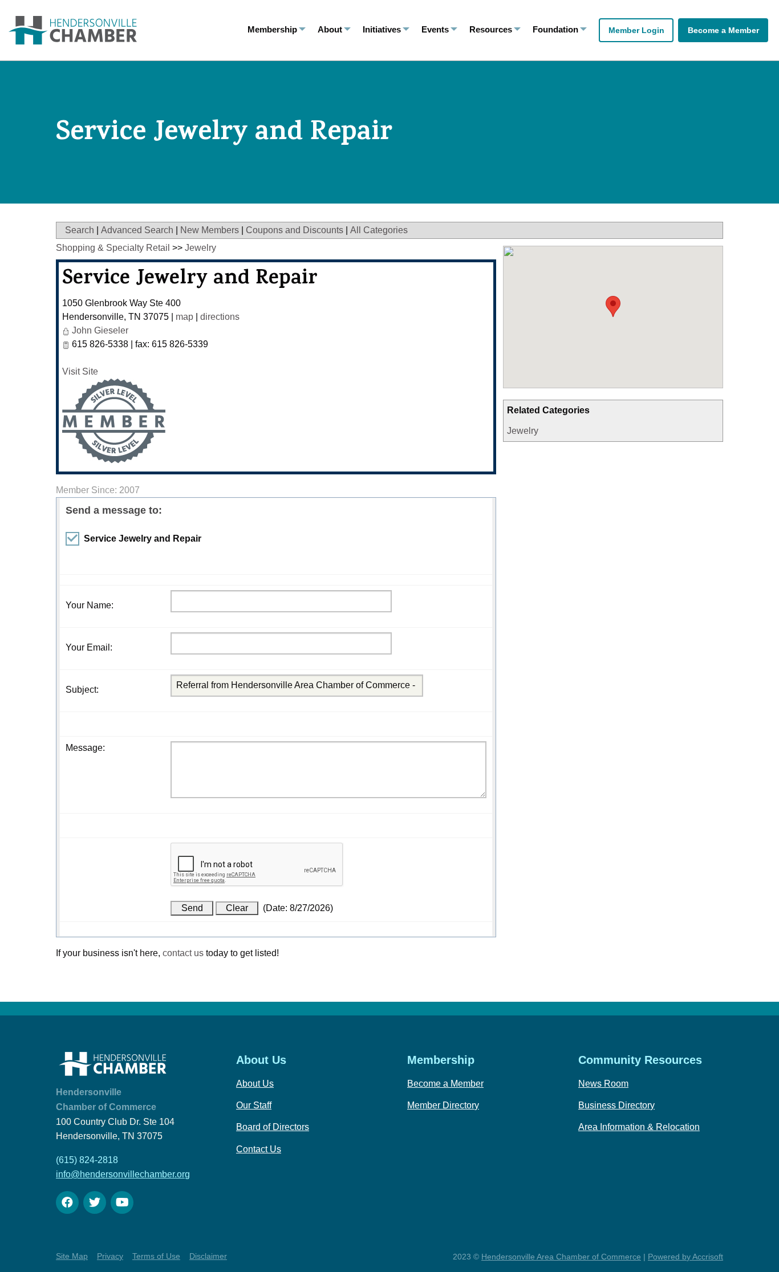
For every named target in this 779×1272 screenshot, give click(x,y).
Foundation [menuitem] (555, 29)
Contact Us (258, 1149)
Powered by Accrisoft (685, 1256)
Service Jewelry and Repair (190, 279)
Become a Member (723, 30)
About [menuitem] (330, 29)
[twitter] (94, 1202)
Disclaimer (208, 1256)
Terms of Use (156, 1256)
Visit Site (80, 371)
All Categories (379, 230)
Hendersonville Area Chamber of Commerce (561, 1256)
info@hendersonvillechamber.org (123, 1174)
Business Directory (616, 1105)
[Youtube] (122, 1202)
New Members (209, 230)
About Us (255, 1083)
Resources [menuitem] (490, 29)
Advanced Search (137, 230)
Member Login (636, 30)
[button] (613, 306)
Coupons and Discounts (294, 230)
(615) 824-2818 (87, 1160)
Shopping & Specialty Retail (113, 248)
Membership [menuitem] (272, 29)
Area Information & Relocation (639, 1127)
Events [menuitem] (435, 29)
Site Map (72, 1256)
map (184, 317)
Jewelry (522, 431)
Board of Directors (272, 1127)
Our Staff (253, 1105)
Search (79, 230)
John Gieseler (100, 330)
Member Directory (443, 1105)
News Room (603, 1083)
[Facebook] (67, 1202)
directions (220, 317)
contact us (183, 953)
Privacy (110, 1256)
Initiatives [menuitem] (382, 29)
